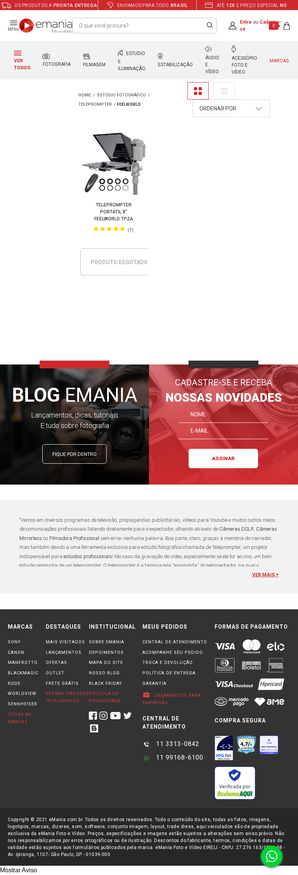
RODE (14, 683)
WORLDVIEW (22, 693)
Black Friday (105, 683)
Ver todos (22, 64)
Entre (246, 22)
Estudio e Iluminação (132, 61)
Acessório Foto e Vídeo (244, 65)
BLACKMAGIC (23, 673)
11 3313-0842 (176, 744)
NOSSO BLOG (104, 673)
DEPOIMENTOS (106, 652)
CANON (16, 652)
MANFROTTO (23, 662)
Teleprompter (95, 104)
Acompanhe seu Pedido (172, 652)
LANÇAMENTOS (63, 652)
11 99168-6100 (178, 757)
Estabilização (175, 64)
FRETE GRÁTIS (62, 683)
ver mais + (265, 575)
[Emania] (46, 26)
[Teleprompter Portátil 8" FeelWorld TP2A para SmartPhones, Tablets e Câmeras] (113, 163)
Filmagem (94, 64)
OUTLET (55, 673)
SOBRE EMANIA (106, 642)
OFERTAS (56, 662)
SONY (14, 642)
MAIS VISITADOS (65, 642)
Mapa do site (106, 662)
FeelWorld (129, 104)
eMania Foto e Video (84, 95)
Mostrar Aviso (18, 870)
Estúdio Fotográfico (121, 95)
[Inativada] (224, 748)
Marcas (279, 61)
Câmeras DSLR (236, 529)
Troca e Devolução (167, 662)
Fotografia (57, 64)
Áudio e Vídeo (212, 64)
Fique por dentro (74, 454)
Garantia (154, 683)
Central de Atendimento (174, 642)
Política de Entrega (169, 673)
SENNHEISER (22, 704)
